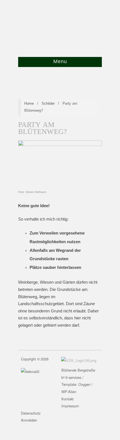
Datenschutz (30, 413)
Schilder (48, 103)
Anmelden (29, 420)
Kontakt (67, 398)
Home (29, 103)
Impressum (70, 405)
